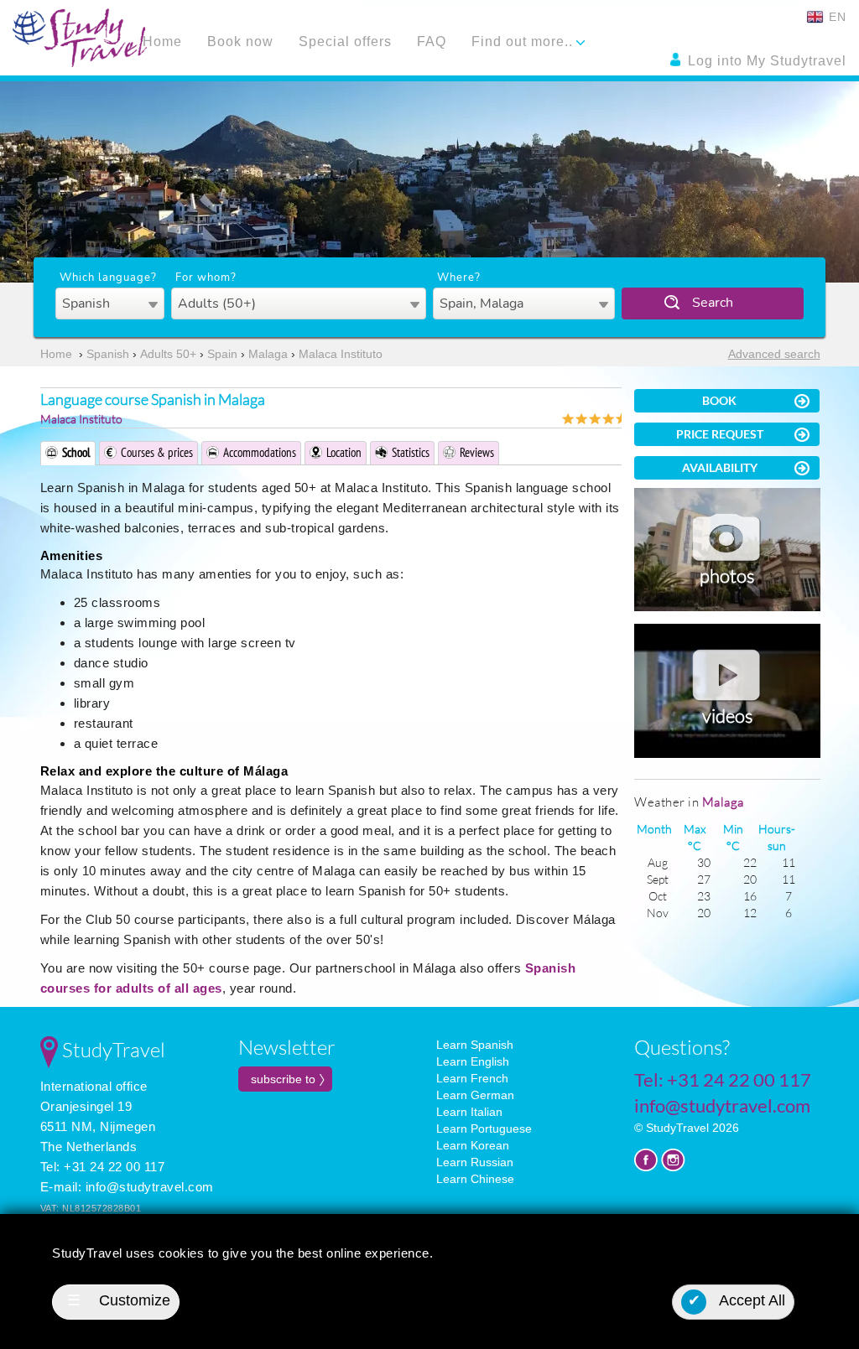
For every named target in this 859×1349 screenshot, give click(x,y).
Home (162, 41)
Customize (118, 1300)
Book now (240, 41)
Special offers (345, 41)
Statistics (411, 452)
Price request (719, 434)
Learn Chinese (475, 1179)
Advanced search (774, 354)
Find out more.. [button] (524, 41)
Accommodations (259, 452)
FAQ (431, 41)
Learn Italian (469, 1111)
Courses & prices (157, 452)
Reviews (477, 452)
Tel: (722, 1079)
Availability (719, 467)
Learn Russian (474, 1162)
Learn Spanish (474, 1044)
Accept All (737, 1300)
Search (712, 302)
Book (719, 400)
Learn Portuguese (484, 1128)
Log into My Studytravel (765, 61)
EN (835, 16)
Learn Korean (472, 1145)
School (76, 452)
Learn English (472, 1061)
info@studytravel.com (150, 1187)
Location (344, 452)
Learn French (472, 1078)
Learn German (475, 1095)
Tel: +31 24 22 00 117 (102, 1167)
